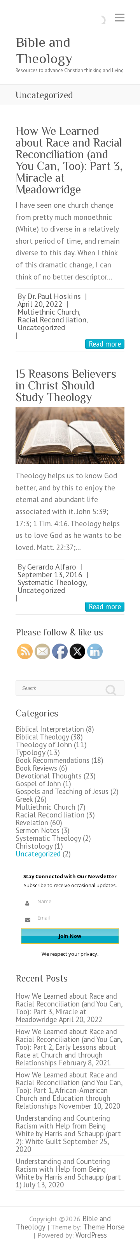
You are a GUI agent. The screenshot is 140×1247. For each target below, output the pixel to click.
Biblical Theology (42, 736)
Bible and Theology (44, 50)
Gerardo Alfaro (51, 566)
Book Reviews (36, 768)
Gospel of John (38, 783)
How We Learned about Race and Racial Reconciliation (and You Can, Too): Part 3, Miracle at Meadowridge (69, 160)
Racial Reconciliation (52, 319)
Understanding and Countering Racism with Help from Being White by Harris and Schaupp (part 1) (68, 1173)
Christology (34, 846)
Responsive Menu (119, 18)
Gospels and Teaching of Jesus (62, 791)
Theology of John (44, 744)
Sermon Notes (38, 830)
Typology (30, 752)
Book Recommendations (52, 760)
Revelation (32, 822)
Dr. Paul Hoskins (54, 296)
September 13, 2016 (50, 574)
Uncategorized (41, 327)
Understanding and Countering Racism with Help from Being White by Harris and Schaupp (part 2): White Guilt (68, 1129)
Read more (105, 343)
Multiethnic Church (48, 312)
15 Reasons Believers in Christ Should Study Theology (66, 385)
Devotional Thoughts (49, 775)
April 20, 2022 (40, 304)
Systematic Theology (52, 582)
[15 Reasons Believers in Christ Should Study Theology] (70, 435)
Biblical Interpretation (50, 729)
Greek (24, 799)
